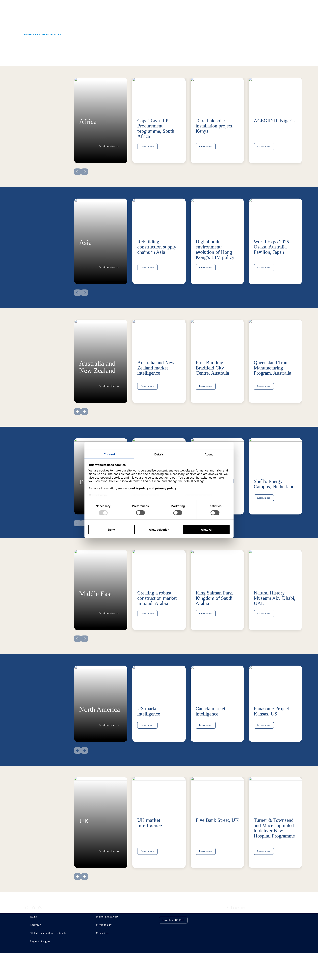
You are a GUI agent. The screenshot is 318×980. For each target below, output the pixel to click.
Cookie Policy (257, 970)
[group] (159, 122)
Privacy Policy (231, 970)
